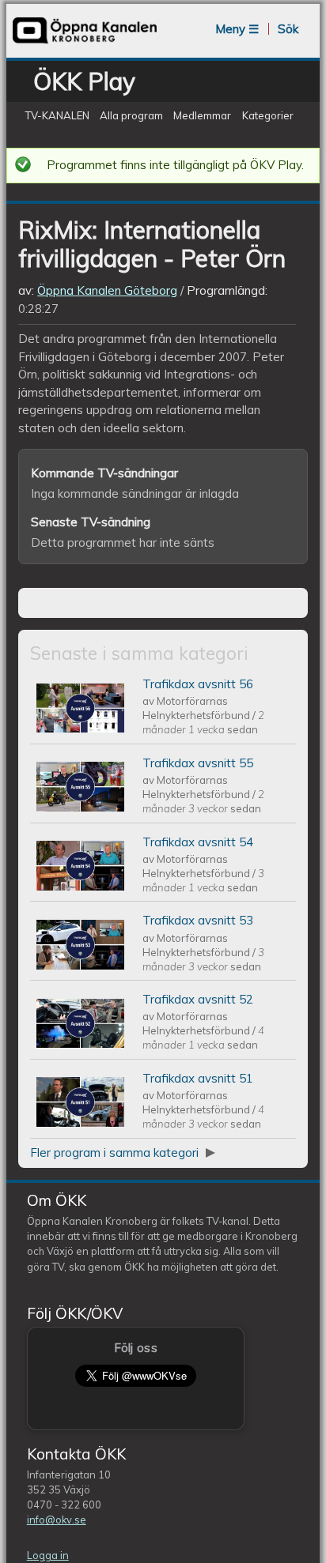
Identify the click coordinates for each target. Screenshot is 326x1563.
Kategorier (268, 116)
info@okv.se (56, 1519)
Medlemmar (202, 116)
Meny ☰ (237, 28)
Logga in (48, 1555)
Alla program (131, 116)
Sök (288, 28)
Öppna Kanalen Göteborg (107, 290)
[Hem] (85, 42)
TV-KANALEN (57, 116)
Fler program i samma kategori (116, 1152)
